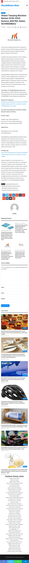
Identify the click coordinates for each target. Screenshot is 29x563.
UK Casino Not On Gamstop (14, 494)
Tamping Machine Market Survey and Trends (10, 190)
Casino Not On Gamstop (14, 507)
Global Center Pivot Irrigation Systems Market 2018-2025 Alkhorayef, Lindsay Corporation (20, 254)
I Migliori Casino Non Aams (14, 535)
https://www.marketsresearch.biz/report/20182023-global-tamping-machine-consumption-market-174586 (14, 154)
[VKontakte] (7, 198)
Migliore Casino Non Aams (14, 543)
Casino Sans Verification (14, 532)
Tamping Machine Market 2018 (12, 184)
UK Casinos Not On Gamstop (14, 489)
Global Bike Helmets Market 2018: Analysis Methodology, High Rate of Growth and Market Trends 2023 (13, 403)
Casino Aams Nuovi (14, 540)
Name (3, 287)
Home (3, 10)
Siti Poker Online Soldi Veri (14, 548)
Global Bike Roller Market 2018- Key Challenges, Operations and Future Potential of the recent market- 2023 (13, 379)
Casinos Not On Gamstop (14, 510)
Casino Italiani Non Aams (14, 527)
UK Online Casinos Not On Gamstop (14, 492)
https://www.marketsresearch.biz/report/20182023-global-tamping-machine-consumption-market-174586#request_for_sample (14, 104)
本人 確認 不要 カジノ (14, 529)
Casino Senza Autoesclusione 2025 (14, 483)
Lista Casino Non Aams (14, 546)
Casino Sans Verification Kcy (14, 530)
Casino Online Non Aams (14, 491)
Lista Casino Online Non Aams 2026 (14, 534)
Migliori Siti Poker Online (14, 526)
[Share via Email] (10, 198)
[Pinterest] (23, 195)
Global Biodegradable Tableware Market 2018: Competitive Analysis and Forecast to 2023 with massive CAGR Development (13, 356)
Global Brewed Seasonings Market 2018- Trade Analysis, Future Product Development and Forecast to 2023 (14, 332)
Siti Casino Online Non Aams (14, 516)
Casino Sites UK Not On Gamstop (14, 519)
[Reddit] (3, 198)
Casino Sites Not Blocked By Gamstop (14, 497)
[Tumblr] (20, 195)
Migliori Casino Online (15, 478)
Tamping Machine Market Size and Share (9, 188)
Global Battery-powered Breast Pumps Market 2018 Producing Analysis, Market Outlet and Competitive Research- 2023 (14, 471)
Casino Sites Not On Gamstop (14, 488)
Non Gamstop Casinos (14, 484)
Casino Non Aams (14, 480)
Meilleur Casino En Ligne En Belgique (14, 524)
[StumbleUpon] (17, 195)
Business (8, 10)
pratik (4, 27)
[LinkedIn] (13, 195)
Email (3, 293)
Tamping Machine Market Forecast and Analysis (11, 186)
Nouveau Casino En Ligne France (14, 542)
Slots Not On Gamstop (14, 513)
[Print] (13, 198)
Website (3, 298)
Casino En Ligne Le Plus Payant (14, 551)
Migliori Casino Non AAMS (14, 549)
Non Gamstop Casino (14, 486)
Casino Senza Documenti (14, 537)
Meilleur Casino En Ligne (14, 522)
